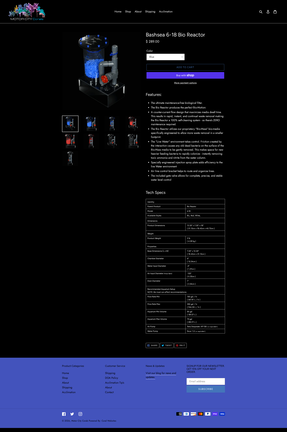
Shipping (67, 387)
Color (149, 51)
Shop (65, 378)
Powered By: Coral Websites (102, 420)
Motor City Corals (79, 420)
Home (65, 373)
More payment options (185, 82)
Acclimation (68, 392)
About (65, 383)
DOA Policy (111, 378)
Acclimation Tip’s (114, 383)
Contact (109, 392)
